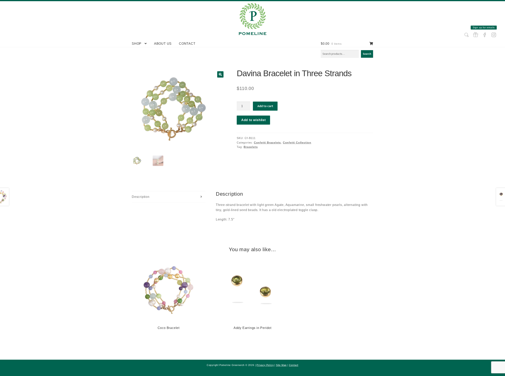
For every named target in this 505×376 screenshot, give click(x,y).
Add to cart (265, 106)
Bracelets (251, 146)
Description (141, 196)
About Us (163, 43)
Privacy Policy (265, 365)
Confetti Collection (297, 142)
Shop (136, 43)
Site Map (281, 365)
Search (367, 54)
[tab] (168, 197)
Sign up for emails (484, 27)
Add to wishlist (253, 120)
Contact (187, 43)
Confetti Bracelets (267, 142)
